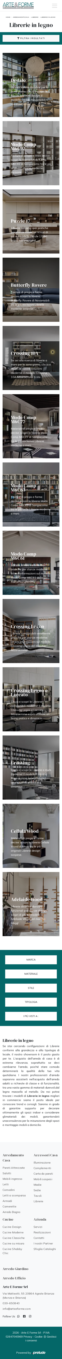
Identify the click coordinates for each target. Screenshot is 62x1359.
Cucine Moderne (13, 1232)
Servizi (38, 1227)
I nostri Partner (43, 1243)
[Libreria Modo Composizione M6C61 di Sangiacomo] (31, 563)
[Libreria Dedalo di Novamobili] (31, 85)
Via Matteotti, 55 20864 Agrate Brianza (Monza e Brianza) (28, 1295)
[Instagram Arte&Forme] (30, 1316)
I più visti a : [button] (31, 1016)
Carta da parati (43, 1173)
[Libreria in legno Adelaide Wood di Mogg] (31, 904)
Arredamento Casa (21, 17)
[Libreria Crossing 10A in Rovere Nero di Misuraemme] (31, 358)
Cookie (39, 1336)
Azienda (40, 1219)
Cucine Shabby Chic (12, 1251)
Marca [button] (31, 959)
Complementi (42, 1168)
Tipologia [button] (31, 1002)
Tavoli (38, 1195)
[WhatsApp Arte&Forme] (18, 1316)
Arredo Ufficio (14, 1278)
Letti (6, 1184)
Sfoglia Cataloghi (45, 1249)
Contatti (39, 1238)
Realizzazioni (42, 1232)
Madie (38, 1184)
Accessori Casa (46, 1155)
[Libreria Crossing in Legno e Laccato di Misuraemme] (31, 699)
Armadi (7, 1201)
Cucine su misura (13, 1243)
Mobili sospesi (43, 1179)
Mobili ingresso (12, 1178)
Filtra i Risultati (32, 38)
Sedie (37, 1190)
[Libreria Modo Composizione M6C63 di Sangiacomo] (31, 494)
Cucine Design (12, 1227)
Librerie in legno (48, 17)
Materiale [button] (31, 973)
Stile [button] (31, 988)
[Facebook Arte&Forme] (24, 1316)
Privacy (27, 1336)
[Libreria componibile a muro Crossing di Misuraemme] (31, 767)
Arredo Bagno (11, 1212)
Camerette (9, 1206)
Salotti (7, 1173)
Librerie (34, 17)
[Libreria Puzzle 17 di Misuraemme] (31, 221)
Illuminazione (42, 1162)
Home (8, 17)
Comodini (9, 1190)
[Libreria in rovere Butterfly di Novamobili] (31, 290)
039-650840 (11, 1303)
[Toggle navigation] (54, 5)
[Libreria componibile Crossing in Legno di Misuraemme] (31, 631)
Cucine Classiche (14, 1238)
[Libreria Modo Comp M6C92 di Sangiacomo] (31, 153)
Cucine (8, 1219)
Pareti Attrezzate (14, 1167)
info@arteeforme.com (17, 1308)
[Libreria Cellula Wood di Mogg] (31, 836)
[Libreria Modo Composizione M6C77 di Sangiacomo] (31, 426)
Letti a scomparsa (14, 1195)
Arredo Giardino (15, 1268)
